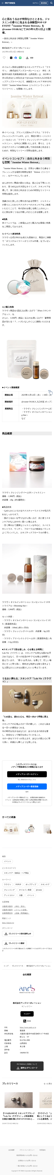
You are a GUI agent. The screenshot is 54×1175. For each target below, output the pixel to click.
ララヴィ (7, 884)
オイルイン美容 (25, 890)
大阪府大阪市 (7, 906)
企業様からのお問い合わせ (27, 1160)
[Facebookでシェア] (16, 58)
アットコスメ (9, 895)
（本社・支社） (20, 906)
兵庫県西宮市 (7, 913)
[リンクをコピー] (32, 58)
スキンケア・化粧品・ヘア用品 (16, 873)
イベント (7, 861)
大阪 (21, 895)
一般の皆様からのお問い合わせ (27, 1166)
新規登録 (44, 3)
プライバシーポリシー (27, 1150)
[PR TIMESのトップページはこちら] (10, 3)
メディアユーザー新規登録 (27, 786)
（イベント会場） (21, 910)
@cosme (39, 890)
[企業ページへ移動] (27, 989)
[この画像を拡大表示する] (11, 829)
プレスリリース (17, 966)
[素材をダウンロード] (27, 58)
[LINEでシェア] (20, 58)
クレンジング (9, 890)
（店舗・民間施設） (22, 913)
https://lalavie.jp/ (8, 923)
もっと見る (48, 1084)
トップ (6, 966)
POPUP (18, 884)
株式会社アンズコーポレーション (38, 966)
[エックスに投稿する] (11, 58)
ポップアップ (31, 884)
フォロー (27, 1014)
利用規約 (43, 1150)
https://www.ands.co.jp (28, 1027)
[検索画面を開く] (51, 3)
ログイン (36, 3)
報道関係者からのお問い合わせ (27, 1155)
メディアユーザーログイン (27, 774)
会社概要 (11, 1150)
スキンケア (45, 884)
